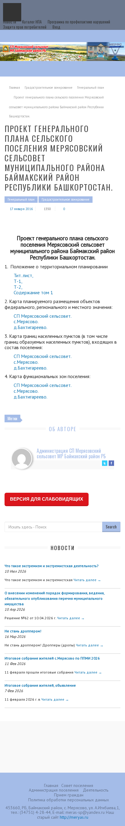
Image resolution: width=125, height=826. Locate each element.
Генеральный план (90, 87)
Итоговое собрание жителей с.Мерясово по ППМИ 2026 (52, 658)
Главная (14, 87)
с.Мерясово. (26, 321)
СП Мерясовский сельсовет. (43, 316)
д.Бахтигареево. (30, 327)
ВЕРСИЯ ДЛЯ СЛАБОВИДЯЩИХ (46, 499)
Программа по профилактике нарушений (79, 21)
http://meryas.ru (74, 817)
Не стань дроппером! (23, 631)
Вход (56, 27)
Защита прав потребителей (24, 27)
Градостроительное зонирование (49, 87)
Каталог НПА (32, 21)
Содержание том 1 (33, 292)
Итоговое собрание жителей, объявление (40, 685)
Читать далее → (87, 579)
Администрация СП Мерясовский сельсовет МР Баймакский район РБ (71, 453)
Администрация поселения (54, 790)
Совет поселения (77, 785)
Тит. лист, (23, 275)
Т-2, (18, 287)
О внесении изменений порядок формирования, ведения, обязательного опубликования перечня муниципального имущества (54, 598)
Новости (9, 21)
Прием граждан (68, 795)
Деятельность (95, 790)
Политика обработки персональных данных (68, 800)
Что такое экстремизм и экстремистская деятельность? (52, 565)
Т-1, (18, 281)
